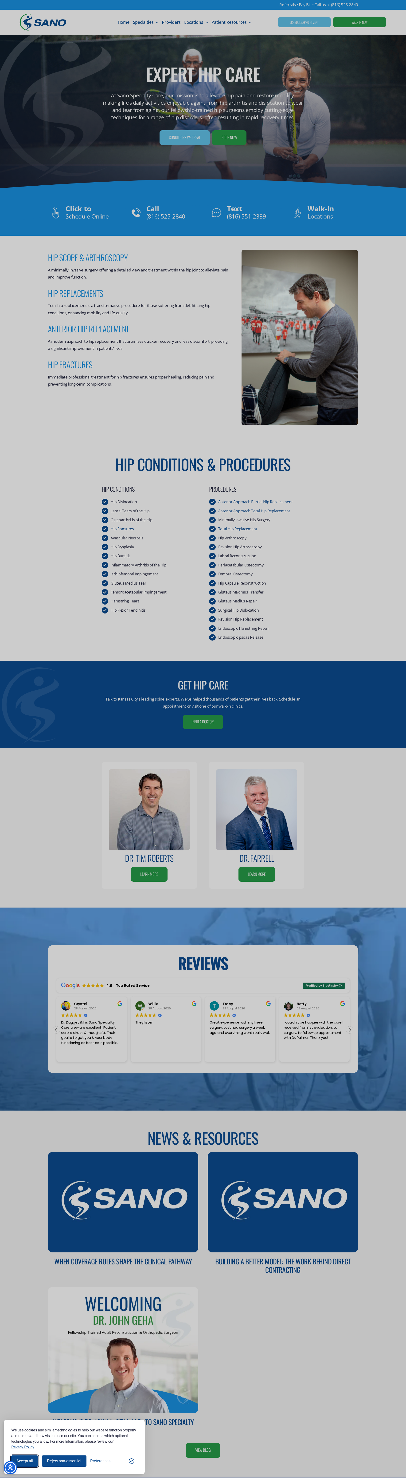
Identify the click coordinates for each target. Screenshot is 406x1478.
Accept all (24, 1461)
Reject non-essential (64, 1461)
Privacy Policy (22, 1447)
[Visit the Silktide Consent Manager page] (131, 1461)
